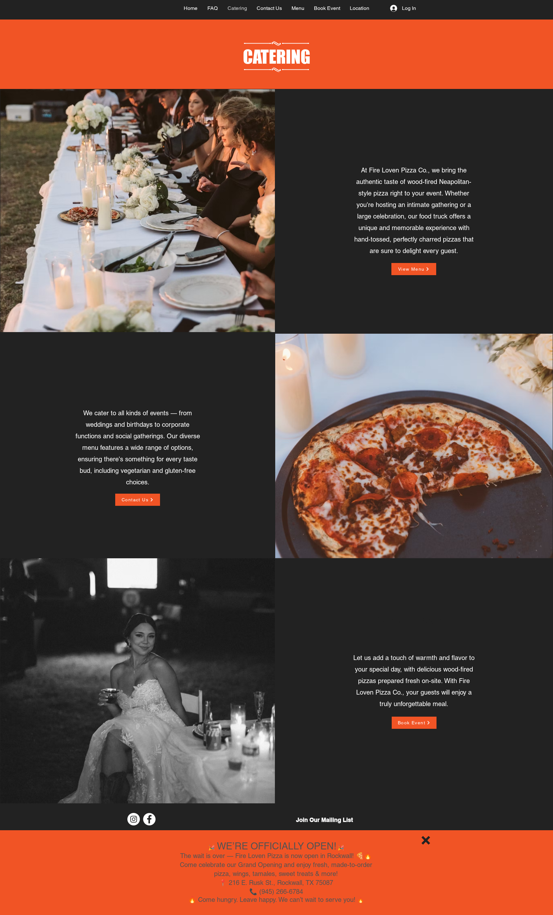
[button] (425, 840)
